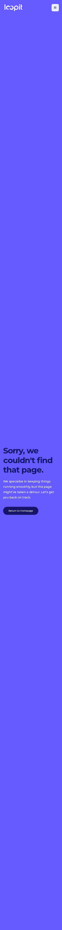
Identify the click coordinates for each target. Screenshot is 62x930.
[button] (55, 7)
